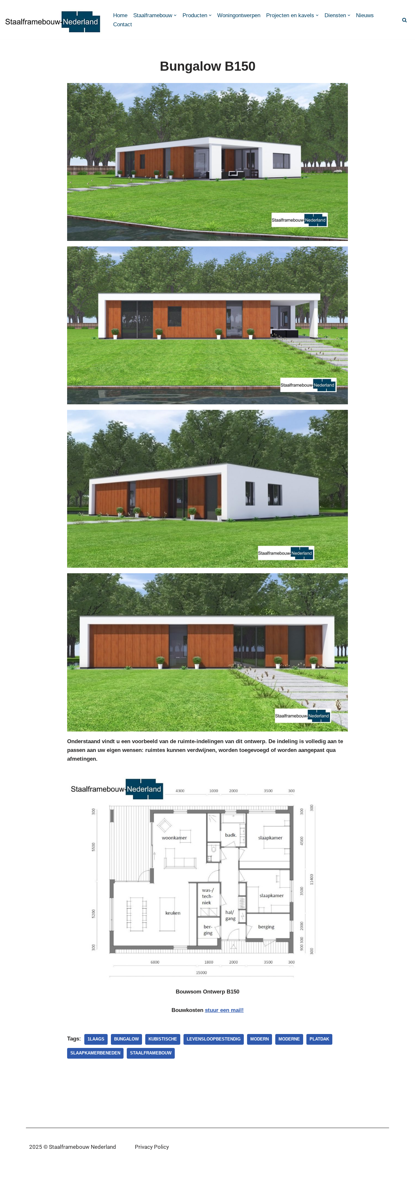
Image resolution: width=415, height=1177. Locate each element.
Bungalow (126, 1039)
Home (120, 15)
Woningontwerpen (238, 15)
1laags (96, 1039)
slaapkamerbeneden (95, 1053)
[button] (175, 15)
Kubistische (162, 1039)
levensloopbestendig (214, 1039)
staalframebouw (151, 1053)
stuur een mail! (224, 1010)
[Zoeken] (404, 20)
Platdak (319, 1039)
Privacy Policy (152, 1147)
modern (259, 1039)
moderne (289, 1039)
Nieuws (365, 15)
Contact (122, 24)
